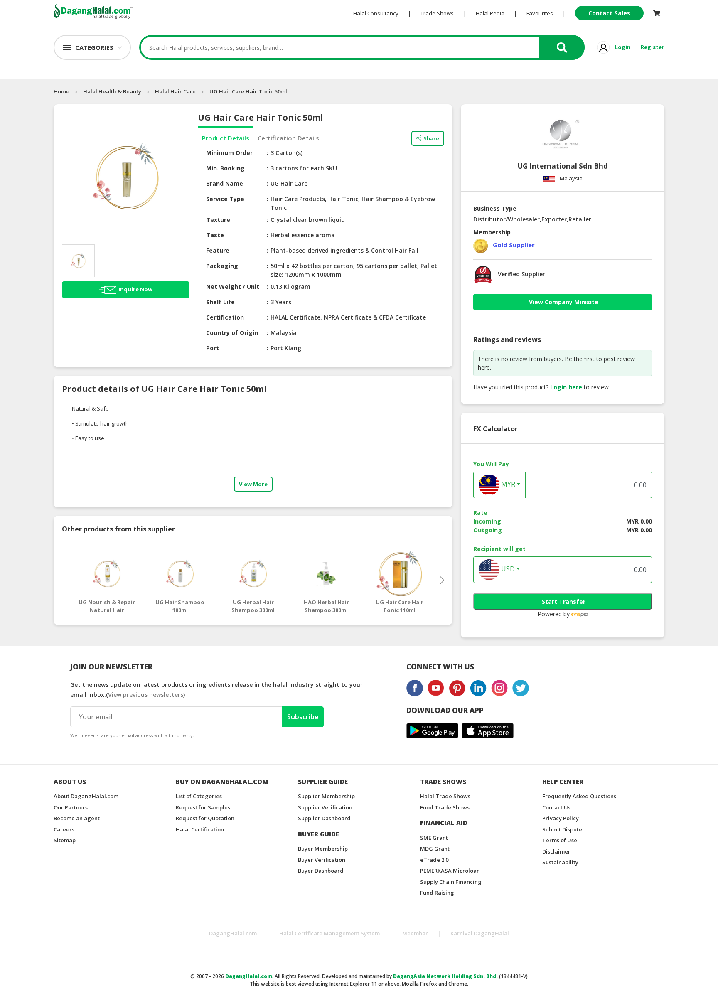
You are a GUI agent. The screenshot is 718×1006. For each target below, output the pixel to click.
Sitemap (65, 840)
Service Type (225, 199)
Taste (215, 235)
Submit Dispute (562, 829)
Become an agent (77, 818)
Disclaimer (556, 851)
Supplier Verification (325, 807)
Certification (225, 317)
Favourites (539, 13)
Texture (218, 220)
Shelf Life (220, 302)
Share (431, 138)
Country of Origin (232, 333)
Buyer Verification (321, 859)
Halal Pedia (490, 13)
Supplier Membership (326, 796)
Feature (217, 250)
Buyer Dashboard (321, 870)
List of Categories (199, 796)
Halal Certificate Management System (329, 933)
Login (623, 47)
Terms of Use (559, 840)
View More (253, 484)
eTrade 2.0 (434, 859)
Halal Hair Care (175, 91)
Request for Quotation (205, 818)
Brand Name (224, 183)
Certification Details (288, 138)
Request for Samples (203, 807)
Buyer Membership (323, 848)
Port (212, 348)
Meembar (415, 933)
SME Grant (434, 837)
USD (507, 569)
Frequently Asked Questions (579, 796)
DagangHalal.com (233, 933)
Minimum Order (229, 153)
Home (61, 91)
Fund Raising (437, 892)
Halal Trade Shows (445, 796)
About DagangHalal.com (86, 796)
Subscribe (303, 716)
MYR (507, 484)
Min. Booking (225, 168)
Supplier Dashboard (324, 818)
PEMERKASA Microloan (450, 870)
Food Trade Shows (445, 807)
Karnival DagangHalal (479, 933)
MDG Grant (435, 848)
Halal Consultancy (375, 13)
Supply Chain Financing (451, 881)
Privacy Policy (560, 818)
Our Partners (71, 807)
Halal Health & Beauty (112, 91)
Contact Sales (609, 13)
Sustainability (560, 862)
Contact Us (556, 807)
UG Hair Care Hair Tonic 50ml (248, 91)
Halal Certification (200, 829)
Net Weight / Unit (232, 286)
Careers (64, 829)
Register (652, 47)
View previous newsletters (145, 695)
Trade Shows (437, 13)
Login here (566, 387)
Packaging (222, 266)
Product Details (225, 138)
